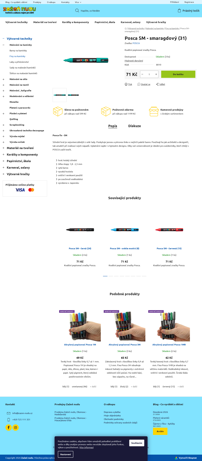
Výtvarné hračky (18, 174)
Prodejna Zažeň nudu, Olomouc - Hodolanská (71, 413)
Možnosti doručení (134, 60)
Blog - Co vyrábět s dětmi (16, 2)
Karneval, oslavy (18, 167)
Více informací (86, 447)
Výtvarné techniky (19, 38)
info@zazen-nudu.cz (22, 413)
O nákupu (51, 2)
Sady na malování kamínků (23, 67)
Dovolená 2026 (160, 412)
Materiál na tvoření (20, 148)
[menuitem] (16, 22)
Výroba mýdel (17, 136)
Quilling (14, 119)
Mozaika (14, 101)
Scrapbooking (17, 124)
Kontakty (65, 2)
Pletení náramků (161, 418)
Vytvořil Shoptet (188, 457)
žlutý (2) (124, 386)
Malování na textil (19, 84)
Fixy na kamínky (17, 56)
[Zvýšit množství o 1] (156, 74)
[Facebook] (8, 427)
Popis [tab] (112, 126)
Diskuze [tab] (134, 126)
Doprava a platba (112, 412)
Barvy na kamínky (18, 50)
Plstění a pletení (18, 113)
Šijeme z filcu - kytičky (164, 423)
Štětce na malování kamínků (23, 73)
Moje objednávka (112, 415)
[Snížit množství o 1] (142, 74)
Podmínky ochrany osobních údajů (120, 422)
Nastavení (65, 454)
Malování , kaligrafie (20, 90)
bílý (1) (65, 386)
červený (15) (169, 386)
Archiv (160, 431)
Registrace (189, 2)
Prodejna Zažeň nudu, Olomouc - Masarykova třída (71, 419)
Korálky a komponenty (22, 154)
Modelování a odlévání (22, 96)
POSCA (136, 43)
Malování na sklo (18, 79)
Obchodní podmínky (114, 419)
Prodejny (37, 2)
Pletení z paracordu (20, 107)
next (194, 244)
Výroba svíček (17, 141)
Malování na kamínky (21, 44)
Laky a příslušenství (19, 61)
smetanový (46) (79, 386)
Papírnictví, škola (19, 161)
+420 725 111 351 (21, 419)
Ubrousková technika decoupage (27, 130)
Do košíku (178, 74)
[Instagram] (15, 427)
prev (55, 244)
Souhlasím (136, 442)
